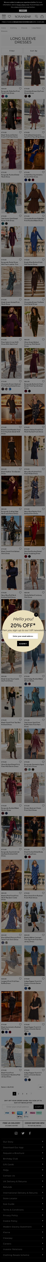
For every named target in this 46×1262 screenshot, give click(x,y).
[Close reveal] (36, 615)
